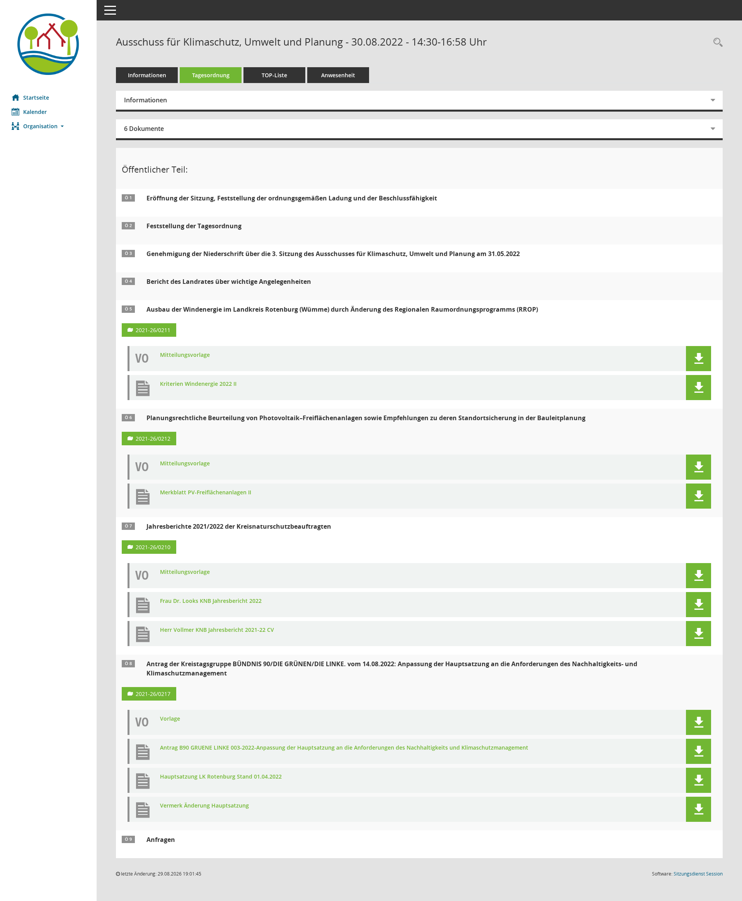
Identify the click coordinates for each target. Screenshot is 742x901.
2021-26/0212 (153, 438)
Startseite (36, 97)
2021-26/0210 (153, 547)
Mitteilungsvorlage (185, 355)
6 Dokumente (144, 128)
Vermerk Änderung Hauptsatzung (204, 806)
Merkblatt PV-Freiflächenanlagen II (205, 492)
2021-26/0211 (153, 330)
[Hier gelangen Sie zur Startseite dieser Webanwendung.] (48, 44)
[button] (48, 126)
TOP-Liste (274, 75)
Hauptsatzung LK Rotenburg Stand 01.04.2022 (221, 777)
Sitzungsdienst (698, 873)
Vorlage (170, 719)
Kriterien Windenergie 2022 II (198, 384)
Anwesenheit (338, 75)
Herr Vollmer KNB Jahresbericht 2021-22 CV (217, 630)
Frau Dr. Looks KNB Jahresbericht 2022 (211, 601)
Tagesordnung (211, 75)
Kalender (35, 111)
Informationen (147, 75)
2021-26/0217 (153, 693)
